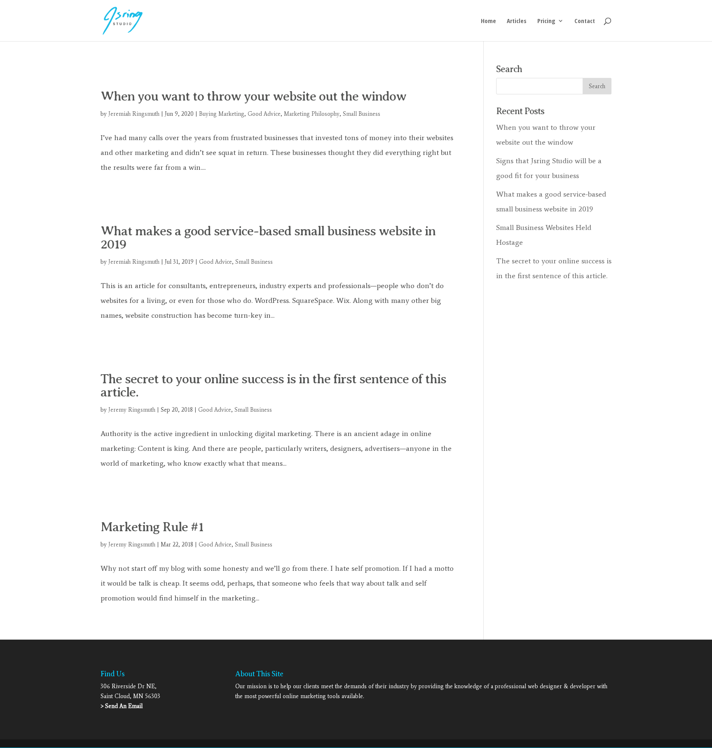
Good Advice (264, 113)
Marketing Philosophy (312, 113)
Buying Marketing (221, 113)
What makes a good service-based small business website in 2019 (268, 237)
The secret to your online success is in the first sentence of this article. (273, 385)
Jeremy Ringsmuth (131, 409)
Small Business (361, 113)
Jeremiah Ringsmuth (133, 113)
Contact (584, 21)
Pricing (546, 21)
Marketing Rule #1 (152, 526)
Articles (517, 21)
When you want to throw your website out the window (253, 96)
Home (488, 21)
